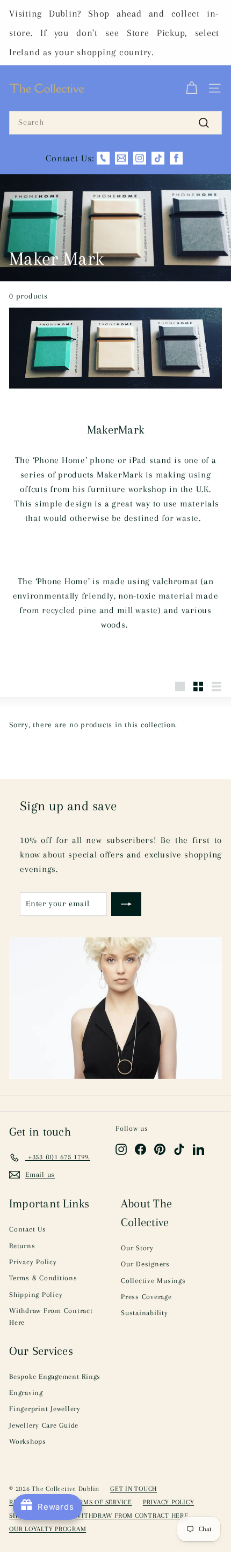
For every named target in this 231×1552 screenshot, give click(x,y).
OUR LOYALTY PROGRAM (47, 1529)
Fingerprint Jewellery (45, 1409)
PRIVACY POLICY (168, 1502)
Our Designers (145, 1264)
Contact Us (27, 1229)
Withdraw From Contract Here (51, 1316)
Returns (22, 1246)
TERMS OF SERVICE (101, 1502)
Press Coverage (146, 1297)
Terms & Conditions (43, 1278)
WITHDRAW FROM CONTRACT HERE (131, 1515)
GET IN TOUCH (133, 1489)
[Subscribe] (126, 904)
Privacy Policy (33, 1262)
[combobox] (115, 123)
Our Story (137, 1248)
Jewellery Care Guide (43, 1425)
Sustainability (144, 1313)
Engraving (26, 1393)
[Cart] (191, 88)
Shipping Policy (35, 1294)
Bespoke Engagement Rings (54, 1376)
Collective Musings (153, 1281)
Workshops (27, 1441)
